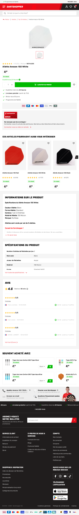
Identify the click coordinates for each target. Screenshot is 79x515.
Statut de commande (60, 450)
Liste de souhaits (58, 457)
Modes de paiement (9, 447)
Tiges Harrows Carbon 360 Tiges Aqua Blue (27, 374)
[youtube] (65, 476)
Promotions (6, 474)
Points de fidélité (33, 446)
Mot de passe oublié (59, 447)
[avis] (27, 289)
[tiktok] (69, 476)
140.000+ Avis (72, 2)
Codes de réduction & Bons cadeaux (37, 450)
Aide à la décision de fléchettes (12, 471)
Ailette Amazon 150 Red (10, 173)
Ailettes (14, 19)
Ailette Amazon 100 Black (61, 173)
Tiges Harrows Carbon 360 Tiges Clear (25, 360)
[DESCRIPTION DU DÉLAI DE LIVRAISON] (19, 79)
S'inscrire (56, 444)
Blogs (29, 443)
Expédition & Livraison (9, 440)
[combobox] (40, 13)
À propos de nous (33, 440)
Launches (5, 481)
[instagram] (60, 476)
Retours (5, 444)
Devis (4, 450)
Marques (5, 484)
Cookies (74, 506)
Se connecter (57, 440)
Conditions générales (44, 506)
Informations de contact (10, 437)
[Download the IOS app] (60, 491)
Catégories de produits (10, 491)
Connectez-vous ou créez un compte (16, 127)
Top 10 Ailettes (22, 19)
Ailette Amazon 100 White (36, 173)
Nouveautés (6, 477)
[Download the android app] (60, 497)
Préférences (57, 460)
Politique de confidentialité (61, 506)
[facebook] (55, 476)
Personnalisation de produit (11, 487)
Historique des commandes (62, 454)
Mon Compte (57, 437)
